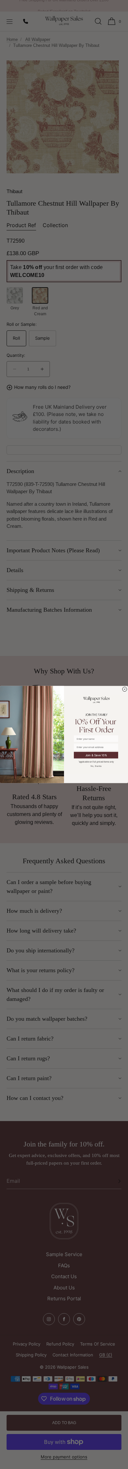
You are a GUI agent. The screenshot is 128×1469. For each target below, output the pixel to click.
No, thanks (96, 766)
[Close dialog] (125, 689)
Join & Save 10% (96, 755)
